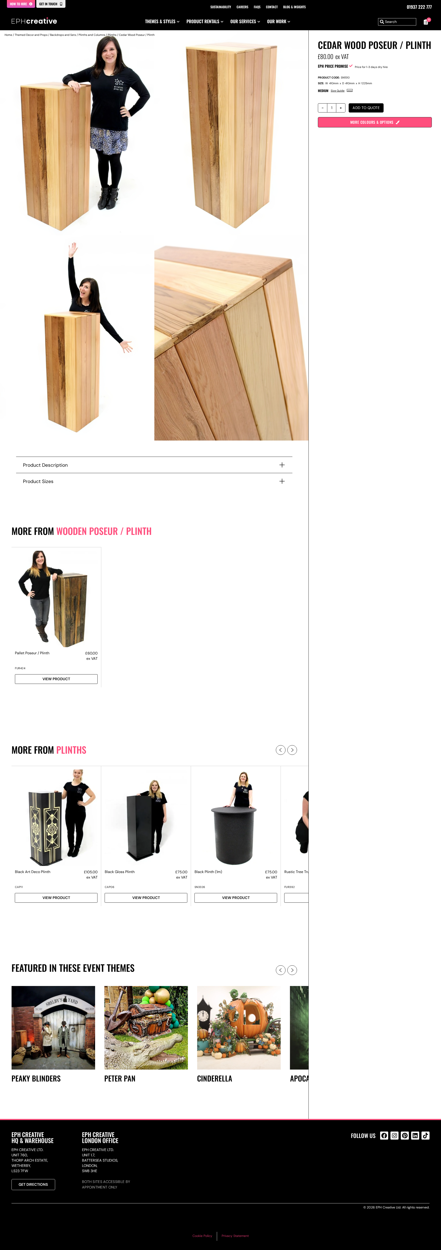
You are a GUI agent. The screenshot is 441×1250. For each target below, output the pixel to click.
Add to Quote (366, 107)
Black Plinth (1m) (208, 871)
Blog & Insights (294, 6)
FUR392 (289, 887)
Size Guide (338, 91)
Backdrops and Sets (63, 35)
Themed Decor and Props (31, 35)
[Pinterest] (405, 1136)
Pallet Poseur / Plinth (32, 653)
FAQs (257, 6)
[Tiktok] (425, 1136)
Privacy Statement (235, 1236)
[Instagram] (394, 1136)
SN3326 (200, 887)
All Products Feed (385, 1155)
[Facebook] (384, 1136)
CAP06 (110, 887)
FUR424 (20, 668)
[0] (425, 22)
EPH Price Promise (333, 66)
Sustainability (220, 6)
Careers (242, 6)
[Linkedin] (415, 1136)
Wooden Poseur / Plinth (104, 530)
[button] (281, 750)
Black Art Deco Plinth (32, 871)
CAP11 (19, 887)
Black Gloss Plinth (120, 871)
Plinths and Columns (92, 35)
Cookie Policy (202, 1236)
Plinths (112, 35)
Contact (272, 6)
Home (8, 35)
